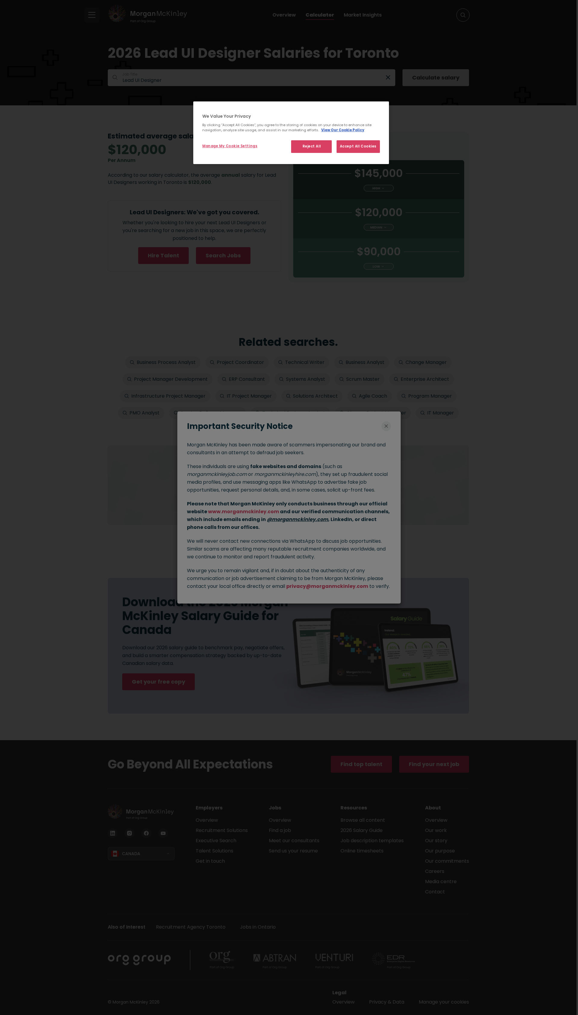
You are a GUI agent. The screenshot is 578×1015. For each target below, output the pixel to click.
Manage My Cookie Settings (229, 146)
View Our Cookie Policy (342, 130)
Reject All (312, 146)
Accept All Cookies (358, 146)
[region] (291, 132)
